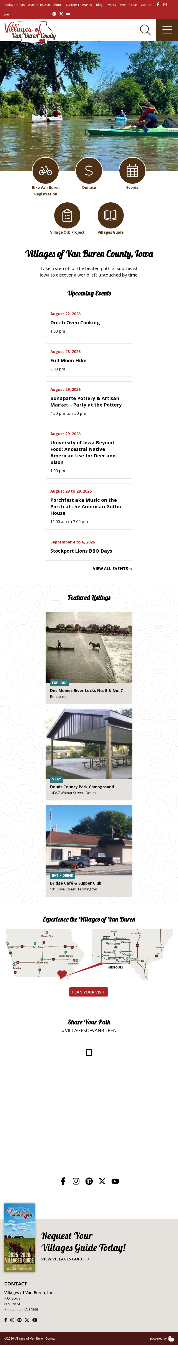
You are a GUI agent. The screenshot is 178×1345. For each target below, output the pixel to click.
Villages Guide (111, 232)
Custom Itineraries (79, 5)
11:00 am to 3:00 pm (86, 506)
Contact (146, 5)
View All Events (111, 568)
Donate (89, 187)
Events (111, 5)
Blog (99, 5)
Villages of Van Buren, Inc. (29, 1292)
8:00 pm (68, 360)
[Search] (145, 30)
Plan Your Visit (88, 992)
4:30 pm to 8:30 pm (86, 401)
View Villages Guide (83, 1246)
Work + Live (128, 5)
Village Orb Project (67, 232)
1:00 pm (75, 322)
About (57, 5)
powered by (159, 1338)
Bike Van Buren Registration (46, 191)
